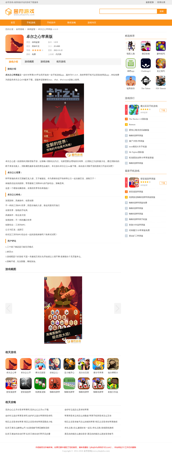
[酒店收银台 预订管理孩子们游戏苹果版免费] (146, 46)
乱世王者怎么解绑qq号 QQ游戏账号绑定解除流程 (27, 428)
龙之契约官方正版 (161, 72)
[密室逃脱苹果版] (134, 182)
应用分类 (161, 2)
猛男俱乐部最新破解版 (131, 89)
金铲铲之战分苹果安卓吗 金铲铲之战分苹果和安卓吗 (28, 416)
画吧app (130, 71)
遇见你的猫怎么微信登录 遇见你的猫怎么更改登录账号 (88, 434)
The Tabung (145, 89)
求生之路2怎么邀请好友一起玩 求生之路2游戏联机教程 (89, 428)
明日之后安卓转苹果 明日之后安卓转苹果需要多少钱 (28, 422)
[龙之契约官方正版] (161, 63)
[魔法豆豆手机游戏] (134, 110)
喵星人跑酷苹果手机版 (131, 54)
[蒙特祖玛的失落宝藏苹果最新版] (161, 46)
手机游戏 (31, 22)
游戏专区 (92, 22)
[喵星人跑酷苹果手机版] (131, 46)
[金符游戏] (23, 11)
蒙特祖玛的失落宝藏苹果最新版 (161, 54)
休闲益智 (31, 29)
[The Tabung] (146, 81)
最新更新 (150, 2)
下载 (163, 110)
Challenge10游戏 (146, 72)
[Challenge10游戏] (146, 63)
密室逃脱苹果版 (147, 179)
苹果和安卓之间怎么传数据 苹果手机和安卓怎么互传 (87, 416)
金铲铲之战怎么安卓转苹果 (76, 410)
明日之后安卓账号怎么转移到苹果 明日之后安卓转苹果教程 (90, 422)
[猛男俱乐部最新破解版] (131, 81)
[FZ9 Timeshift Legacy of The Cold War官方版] (161, 81)
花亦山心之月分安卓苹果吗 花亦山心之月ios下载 (27, 410)
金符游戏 (20, 29)
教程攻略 (71, 22)
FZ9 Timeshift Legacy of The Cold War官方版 (161, 89)
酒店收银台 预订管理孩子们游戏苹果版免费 (145, 54)
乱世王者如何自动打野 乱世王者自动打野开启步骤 (27, 434)
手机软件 (51, 22)
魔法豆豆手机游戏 (149, 106)
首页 (13, 22)
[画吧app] (131, 63)
